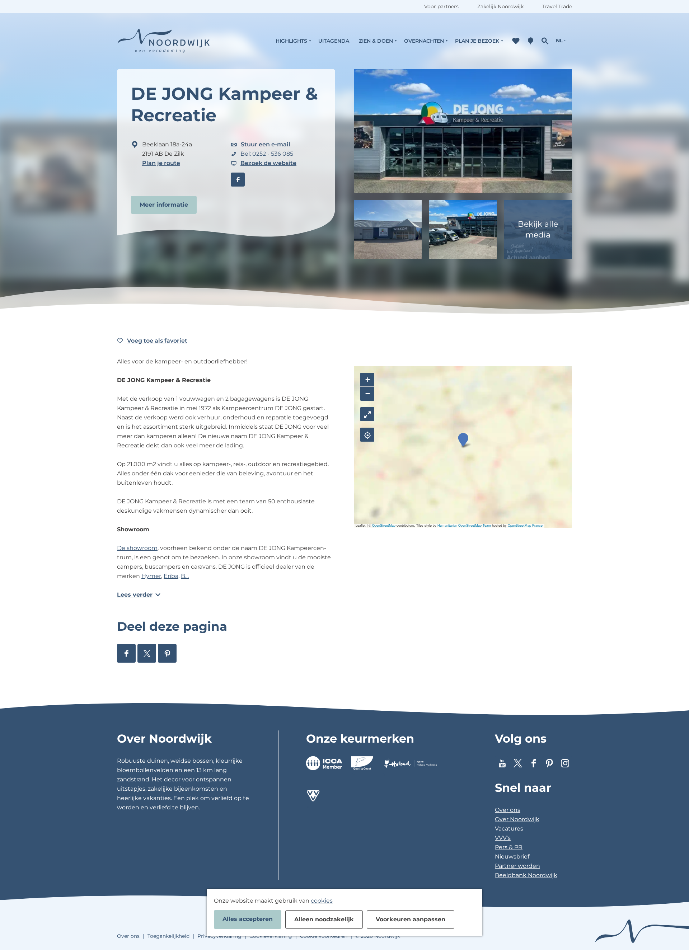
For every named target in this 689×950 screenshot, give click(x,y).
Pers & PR (508, 847)
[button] (463, 440)
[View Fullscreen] (367, 414)
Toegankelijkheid (168, 936)
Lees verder (135, 594)
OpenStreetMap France (525, 525)
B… (185, 576)
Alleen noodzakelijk (324, 919)
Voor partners (441, 6)
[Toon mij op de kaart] (367, 435)
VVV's (503, 837)
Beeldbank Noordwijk (526, 875)
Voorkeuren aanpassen (410, 919)
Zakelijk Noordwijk (500, 6)
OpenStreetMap (383, 525)
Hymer (151, 576)
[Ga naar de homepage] (163, 41)
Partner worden (517, 865)
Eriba (171, 576)
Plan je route (161, 163)
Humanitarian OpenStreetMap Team (464, 525)
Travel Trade (557, 6)
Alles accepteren (247, 919)
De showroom (137, 548)
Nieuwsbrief (512, 856)
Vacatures (509, 828)
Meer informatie (164, 204)
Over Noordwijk (517, 819)
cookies (322, 900)
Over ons (507, 809)
